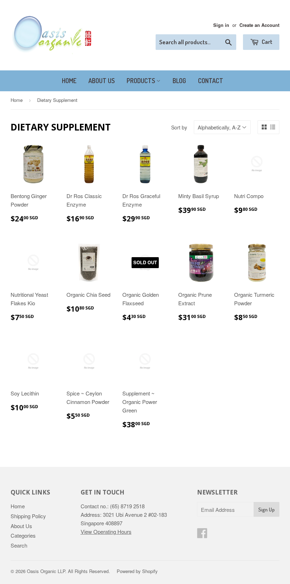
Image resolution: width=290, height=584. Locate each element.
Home (69, 81)
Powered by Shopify (137, 571)
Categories (23, 535)
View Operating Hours (106, 531)
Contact (210, 81)
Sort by (179, 127)
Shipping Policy (28, 516)
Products (141, 81)
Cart (266, 41)
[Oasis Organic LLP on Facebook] (202, 535)
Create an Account (259, 25)
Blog (179, 81)
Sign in (221, 25)
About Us (101, 81)
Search (19, 545)
